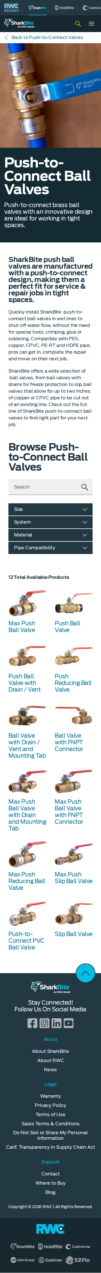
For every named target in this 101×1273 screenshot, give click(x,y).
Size (18, 509)
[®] (38, 7)
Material (23, 535)
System (22, 522)
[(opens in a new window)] (64, 7)
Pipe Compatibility (34, 547)
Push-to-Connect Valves (47, 37)
